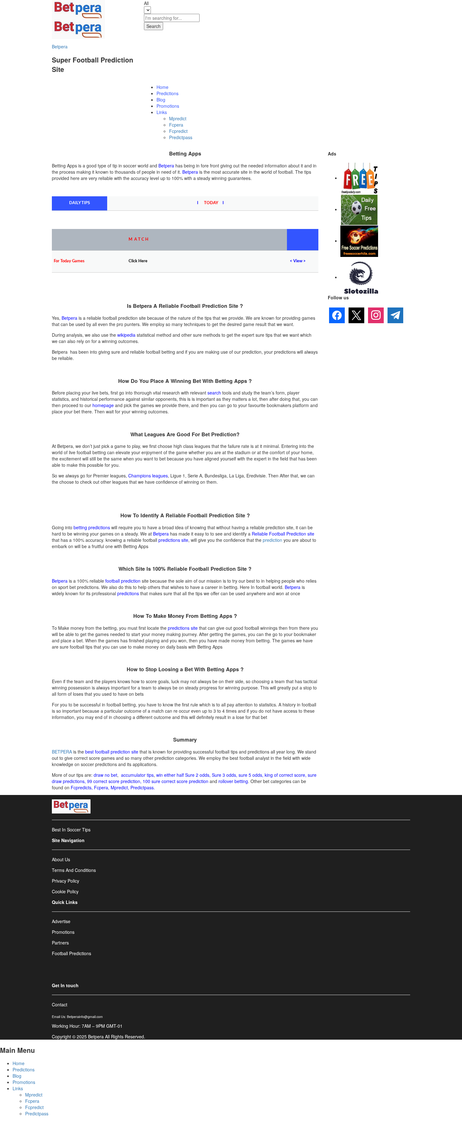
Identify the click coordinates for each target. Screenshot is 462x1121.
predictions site (173, 540)
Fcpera (176, 125)
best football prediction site (111, 751)
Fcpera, (102, 787)
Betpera (60, 46)
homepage (103, 405)
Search (153, 26)
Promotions (168, 106)
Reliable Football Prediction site (283, 534)
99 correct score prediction (113, 781)
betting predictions (92, 527)
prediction (272, 540)
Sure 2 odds (197, 775)
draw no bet (105, 775)
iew (299, 261)
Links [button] (162, 112)
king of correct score (285, 775)
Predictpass (180, 137)
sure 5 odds (250, 775)
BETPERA (62, 751)
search (214, 392)
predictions (128, 593)
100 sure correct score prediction (175, 781)
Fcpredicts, (82, 787)
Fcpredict (178, 131)
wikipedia (126, 335)
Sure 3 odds (224, 775)
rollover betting (233, 781)
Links (18, 1088)
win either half (170, 775)
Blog (161, 99)
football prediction (122, 581)
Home (162, 87)
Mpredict (177, 118)
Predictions (168, 93)
